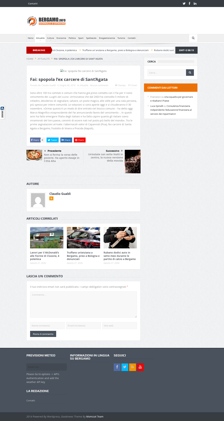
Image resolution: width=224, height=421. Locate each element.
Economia (61, 38)
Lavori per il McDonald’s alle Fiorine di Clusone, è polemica (44, 255)
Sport (80, 38)
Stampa (122, 85)
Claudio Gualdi (48, 85)
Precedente (54, 150)
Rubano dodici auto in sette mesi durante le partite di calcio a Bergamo (120, 255)
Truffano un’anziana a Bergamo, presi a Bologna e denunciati (106, 50)
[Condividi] (2, 112)
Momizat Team (94, 416)
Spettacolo (91, 38)
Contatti (32, 3)
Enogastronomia (107, 38)
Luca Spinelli (156, 106)
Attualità (40, 38)
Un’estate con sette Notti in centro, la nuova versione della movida (105, 157)
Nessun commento (99, 85)
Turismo (121, 38)
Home (30, 38)
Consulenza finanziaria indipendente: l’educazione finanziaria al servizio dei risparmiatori (171, 109)
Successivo (112, 150)
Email (134, 85)
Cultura (50, 38)
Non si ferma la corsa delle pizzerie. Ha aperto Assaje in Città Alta (61, 158)
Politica (72, 38)
